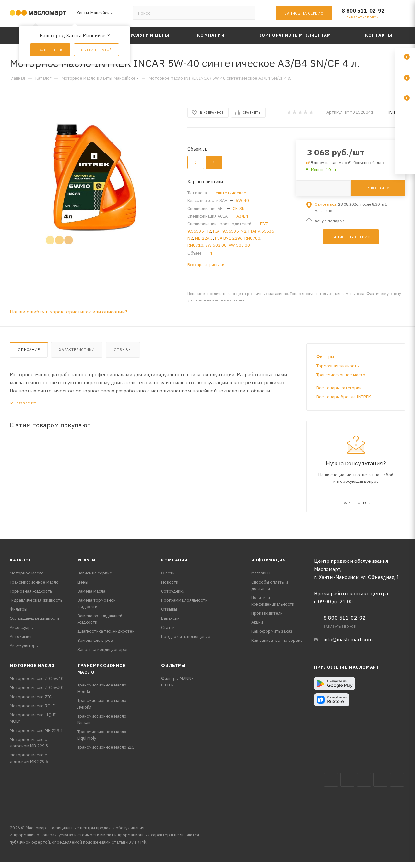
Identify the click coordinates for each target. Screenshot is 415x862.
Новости (169, 582)
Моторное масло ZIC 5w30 (37, 687)
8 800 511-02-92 (363, 10)
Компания (174, 560)
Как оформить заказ (271, 631)
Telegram (364, 780)
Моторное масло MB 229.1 (36, 730)
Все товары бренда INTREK (343, 397)
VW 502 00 (216, 245)
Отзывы (123, 349)
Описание (29, 349)
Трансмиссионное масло (340, 375)
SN (242, 208)
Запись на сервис (94, 573)
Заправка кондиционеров (103, 649)
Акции (257, 622)
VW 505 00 (239, 245)
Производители (267, 613)
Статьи (168, 627)
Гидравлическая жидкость (36, 600)
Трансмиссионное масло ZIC (105, 747)
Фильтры (325, 356)
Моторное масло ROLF (32, 706)
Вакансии (170, 618)
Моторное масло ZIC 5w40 (37, 678)
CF (235, 208)
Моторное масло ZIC (31, 696)
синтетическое (231, 193)
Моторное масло (27, 573)
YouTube (380, 780)
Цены (82, 582)
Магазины (260, 573)
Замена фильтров (95, 640)
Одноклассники (397, 780)
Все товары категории (339, 388)
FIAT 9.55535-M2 (229, 231)
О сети (168, 573)
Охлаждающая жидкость (34, 618)
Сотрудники (173, 591)
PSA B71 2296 (229, 238)
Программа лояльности (184, 600)
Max (347, 780)
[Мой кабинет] (402, 14)
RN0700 (252, 238)
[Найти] (247, 13)
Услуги (86, 560)
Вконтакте (331, 780)
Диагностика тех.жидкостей (106, 631)
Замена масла (91, 591)
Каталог (20, 560)
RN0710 (195, 245)
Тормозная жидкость (337, 366)
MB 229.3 (204, 238)
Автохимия (20, 636)
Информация (268, 560)
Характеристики (76, 349)
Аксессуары (22, 627)
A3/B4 (242, 216)
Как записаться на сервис (276, 640)
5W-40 (242, 200)
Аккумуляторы (24, 645)
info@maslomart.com (348, 639)
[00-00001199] (93, 180)
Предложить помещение (185, 636)
